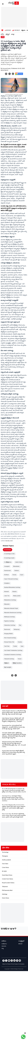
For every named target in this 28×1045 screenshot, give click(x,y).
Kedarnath (6, 592)
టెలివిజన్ (20, 944)
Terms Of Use (10, 964)
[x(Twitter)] (9, 74)
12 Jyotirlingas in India (9, 554)
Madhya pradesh (16, 596)
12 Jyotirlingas (7, 550)
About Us (4, 964)
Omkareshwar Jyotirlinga (9, 625)
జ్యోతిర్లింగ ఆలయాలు (17, 663)
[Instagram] (11, 960)
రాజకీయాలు (4, 944)
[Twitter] (6, 960)
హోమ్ (2, 34)
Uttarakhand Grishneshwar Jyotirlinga (12, 655)
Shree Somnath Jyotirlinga (10, 638)
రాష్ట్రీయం (23, 30)
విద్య (3, 948)
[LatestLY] (13, 4)
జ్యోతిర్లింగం (6, 663)
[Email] (20, 960)
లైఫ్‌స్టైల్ (7, 34)
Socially (17, 30)
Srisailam (20, 642)
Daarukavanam (7, 571)
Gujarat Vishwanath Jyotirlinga (11, 579)
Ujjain (22, 646)
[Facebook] (6, 74)
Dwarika (14, 575)
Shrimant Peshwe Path (9, 642)
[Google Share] (19, 75)
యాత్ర (12, 34)
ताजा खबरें (5, 706)
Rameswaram (7, 629)
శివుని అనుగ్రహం (7, 667)
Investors (22, 964)
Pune (20, 625)
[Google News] (17, 960)
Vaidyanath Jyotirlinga (9, 659)
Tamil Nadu (6, 646)
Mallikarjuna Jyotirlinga (9, 617)
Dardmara (16, 571)
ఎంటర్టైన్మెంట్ (21, 941)
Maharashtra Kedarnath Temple (11, 608)
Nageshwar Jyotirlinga (9, 621)
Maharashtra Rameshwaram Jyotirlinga (12, 613)
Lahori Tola (6, 596)
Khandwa (14, 592)
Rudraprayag (16, 629)
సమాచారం (4, 946)
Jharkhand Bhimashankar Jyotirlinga (12, 587)
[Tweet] (16, 675)
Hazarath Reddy (7, 69)
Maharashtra (7, 604)
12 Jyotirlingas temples (9, 558)
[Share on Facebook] (12, 675)
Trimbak (15, 646)
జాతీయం (4, 941)
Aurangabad (6, 566)
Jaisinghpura (7, 583)
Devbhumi (6, 575)
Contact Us (17, 964)
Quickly (8, 30)
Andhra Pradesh (18, 562)
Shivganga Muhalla (8, 634)
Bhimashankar (16, 566)
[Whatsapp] (13, 74)
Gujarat (21, 575)
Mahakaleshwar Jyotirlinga (10, 600)
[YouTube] (9, 960)
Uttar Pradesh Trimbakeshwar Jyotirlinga (13, 650)
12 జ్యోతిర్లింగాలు (7, 562)
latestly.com (8, 541)
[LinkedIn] (14, 960)
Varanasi (19, 659)
